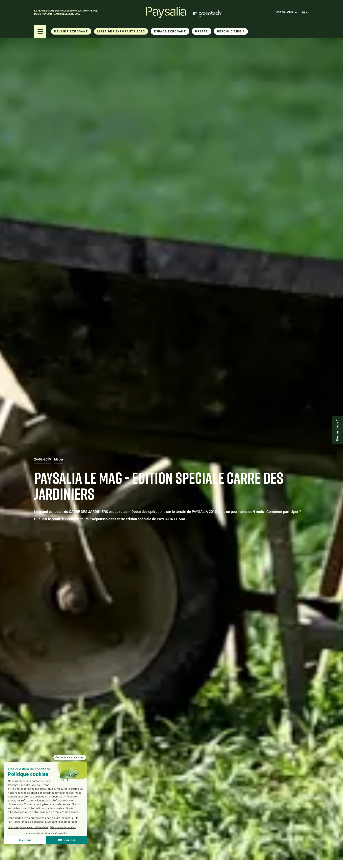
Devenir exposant (71, 31)
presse (201, 31)
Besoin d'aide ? (231, 31)
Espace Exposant (170, 31)
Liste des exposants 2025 (121, 31)
